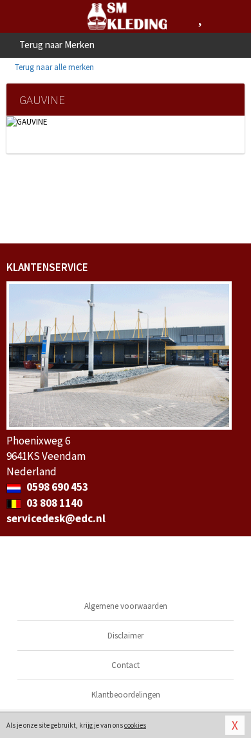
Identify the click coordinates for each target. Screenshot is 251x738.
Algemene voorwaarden (125, 606)
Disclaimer (125, 635)
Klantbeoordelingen (125, 694)
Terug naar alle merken (53, 67)
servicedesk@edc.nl (56, 518)
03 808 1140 (53, 503)
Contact (125, 665)
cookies (135, 725)
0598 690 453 (56, 487)
